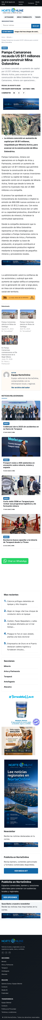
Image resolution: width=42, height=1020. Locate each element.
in (14, 93)
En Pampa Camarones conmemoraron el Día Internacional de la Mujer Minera (9, 352)
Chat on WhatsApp (17, 561)
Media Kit (37, 3)
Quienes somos (21, 3)
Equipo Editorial (6, 1002)
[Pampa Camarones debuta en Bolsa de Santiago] (10, 314)
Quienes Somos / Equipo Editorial (12, 983)
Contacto (31, 3)
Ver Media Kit (21, 871)
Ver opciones (10, 897)
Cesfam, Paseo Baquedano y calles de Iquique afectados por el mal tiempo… (22, 624)
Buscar (36, 26)
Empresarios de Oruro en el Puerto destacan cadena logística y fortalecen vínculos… (22, 646)
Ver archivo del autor (20, 387)
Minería (9, 37)
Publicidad (5, 993)
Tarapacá (8, 676)
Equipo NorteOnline (13, 89)
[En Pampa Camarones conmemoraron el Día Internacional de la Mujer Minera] (10, 340)
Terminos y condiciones (9, 1012)
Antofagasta (9, 681)
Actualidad (9, 17)
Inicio (3, 37)
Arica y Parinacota (24, 17)
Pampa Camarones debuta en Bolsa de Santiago (9, 324)
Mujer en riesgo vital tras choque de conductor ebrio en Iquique (17, 31)
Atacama (8, 687)
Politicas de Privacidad (9, 1009)
